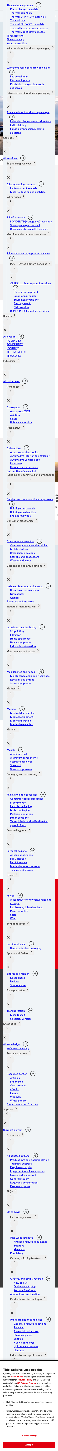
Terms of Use (16, 1377)
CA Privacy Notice (26, 1383)
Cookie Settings (29, 1436)
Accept (29, 1445)
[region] (29, 1405)
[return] (11, 54)
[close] (9, 62)
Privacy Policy (25, 1380)
